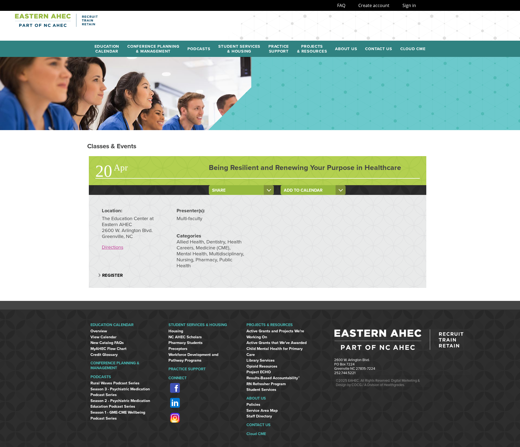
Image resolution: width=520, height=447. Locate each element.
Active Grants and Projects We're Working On (275, 334)
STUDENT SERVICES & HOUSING (197, 325)
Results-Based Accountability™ (273, 378)
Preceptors (177, 348)
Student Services (261, 389)
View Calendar (103, 337)
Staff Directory (259, 416)
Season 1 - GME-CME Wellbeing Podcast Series (117, 415)
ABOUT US (256, 398)
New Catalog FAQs (107, 342)
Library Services (260, 360)
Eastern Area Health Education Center (82, 20)
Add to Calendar (303, 190)
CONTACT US (258, 425)
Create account (373, 5)
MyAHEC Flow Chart (108, 348)
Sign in (409, 5)
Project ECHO (258, 372)
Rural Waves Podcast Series (114, 383)
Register (112, 275)
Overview (98, 331)
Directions (112, 247)
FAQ (341, 5)
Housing (175, 331)
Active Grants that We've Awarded (276, 342)
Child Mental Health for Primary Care (274, 351)
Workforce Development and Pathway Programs (193, 357)
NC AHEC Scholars (185, 337)
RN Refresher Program (266, 384)
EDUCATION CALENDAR (112, 325)
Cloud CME (256, 434)
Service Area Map (262, 410)
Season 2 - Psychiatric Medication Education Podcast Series (120, 403)
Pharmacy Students (185, 342)
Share (219, 190)
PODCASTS (100, 377)
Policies (253, 404)
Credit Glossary (104, 354)
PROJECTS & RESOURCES (269, 325)
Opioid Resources (261, 366)
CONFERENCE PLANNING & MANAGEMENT (114, 365)
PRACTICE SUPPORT (187, 369)
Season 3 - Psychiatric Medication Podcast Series (120, 392)
